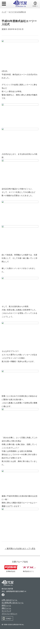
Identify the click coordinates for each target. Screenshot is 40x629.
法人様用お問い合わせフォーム (12, 603)
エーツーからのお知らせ (17, 12)
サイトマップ (6, 611)
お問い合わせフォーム (9, 600)
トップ (4, 12)
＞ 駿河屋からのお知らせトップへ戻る (20, 548)
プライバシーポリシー (9, 614)
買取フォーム (6, 608)
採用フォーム (6, 605)
